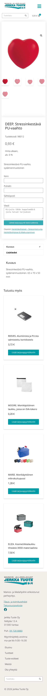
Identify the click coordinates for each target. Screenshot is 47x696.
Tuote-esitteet (12, 658)
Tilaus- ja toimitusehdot (15, 601)
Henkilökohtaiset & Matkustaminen (19, 232)
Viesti (6, 205)
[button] (41, 35)
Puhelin (7, 185)
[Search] (25, 15)
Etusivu (8, 647)
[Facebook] (5, 610)
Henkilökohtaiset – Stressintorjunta (27, 229)
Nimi (6, 176)
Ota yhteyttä (11, 669)
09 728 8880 (16, 630)
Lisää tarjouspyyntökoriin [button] (23, 352)
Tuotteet (9, 652)
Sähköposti (9, 195)
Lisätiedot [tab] (11, 252)
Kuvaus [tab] (10, 246)
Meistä (8, 664)
